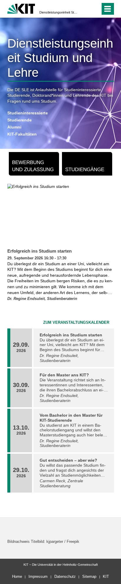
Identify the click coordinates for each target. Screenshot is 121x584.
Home (17, 576)
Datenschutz (65, 576)
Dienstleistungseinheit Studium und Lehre (58, 12)
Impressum (38, 576)
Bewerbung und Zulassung (33, 166)
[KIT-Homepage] (21, 8)
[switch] (85, 9)
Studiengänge (84, 169)
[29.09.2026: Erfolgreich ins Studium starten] (60, 215)
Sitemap (89, 576)
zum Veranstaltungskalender (76, 323)
